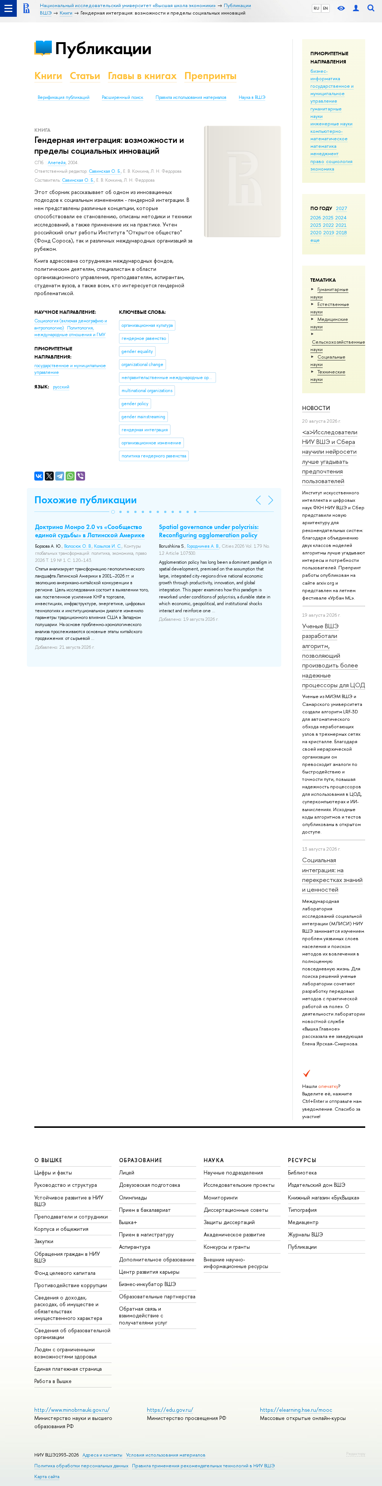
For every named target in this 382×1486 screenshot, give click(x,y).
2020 (316, 232)
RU (316, 8)
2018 (341, 232)
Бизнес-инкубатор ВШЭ (147, 1284)
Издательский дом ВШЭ (316, 1184)
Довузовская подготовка (149, 1184)
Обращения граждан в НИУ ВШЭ (67, 1257)
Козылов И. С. (108, 546)
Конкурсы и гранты (227, 1246)
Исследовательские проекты (239, 1184)
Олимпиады (133, 1197)
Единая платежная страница (68, 1368)
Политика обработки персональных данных (81, 1465)
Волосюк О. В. (78, 546)
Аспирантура (134, 1246)
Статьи (85, 75)
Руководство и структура (65, 1184)
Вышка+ (128, 1222)
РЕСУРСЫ (302, 1160)
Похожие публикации (85, 499)
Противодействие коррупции (70, 1285)
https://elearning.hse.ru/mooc (296, 1409)
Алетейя (57, 163)
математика (323, 146)
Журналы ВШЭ (305, 1234)
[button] (113, 512)
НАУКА (214, 1160)
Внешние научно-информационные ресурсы (236, 1263)
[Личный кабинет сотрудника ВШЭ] (355, 8)
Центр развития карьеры (149, 1271)
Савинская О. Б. (105, 171)
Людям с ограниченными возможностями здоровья (65, 1353)
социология (339, 161)
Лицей (126, 1172)
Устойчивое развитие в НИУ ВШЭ (68, 1201)
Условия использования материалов (166, 1455)
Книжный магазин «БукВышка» (324, 1197)
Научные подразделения (233, 1172)
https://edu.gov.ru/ (170, 1409)
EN (325, 8)
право (317, 161)
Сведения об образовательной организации (72, 1333)
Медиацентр (303, 1222)
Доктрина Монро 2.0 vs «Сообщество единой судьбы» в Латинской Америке (90, 531)
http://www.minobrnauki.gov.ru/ (72, 1409)
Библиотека (302, 1172)
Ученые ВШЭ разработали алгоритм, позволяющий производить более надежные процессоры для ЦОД (333, 655)
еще (315, 240)
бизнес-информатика (325, 75)
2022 (328, 225)
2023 (315, 225)
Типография (302, 1209)
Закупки (43, 1241)
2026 (315, 217)
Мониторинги (221, 1197)
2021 (341, 225)
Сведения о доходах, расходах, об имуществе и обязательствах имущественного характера (68, 1307)
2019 (328, 232)
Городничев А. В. (203, 546)
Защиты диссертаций (229, 1222)
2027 (341, 208)
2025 (328, 217)
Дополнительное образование (156, 1259)
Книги (48, 75)
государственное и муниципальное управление (332, 93)
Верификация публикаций (64, 97)
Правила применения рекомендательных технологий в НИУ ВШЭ (203, 1465)
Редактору (355, 1453)
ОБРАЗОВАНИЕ (140, 1160)
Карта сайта (46, 1476)
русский (61, 387)
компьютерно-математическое (329, 135)
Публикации (103, 48)
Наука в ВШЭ (252, 97)
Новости (316, 408)
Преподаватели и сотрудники (71, 1216)
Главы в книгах (142, 75)
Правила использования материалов (191, 97)
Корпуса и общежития (61, 1228)
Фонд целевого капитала (65, 1272)
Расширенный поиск (122, 97)
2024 (341, 217)
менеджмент (324, 153)
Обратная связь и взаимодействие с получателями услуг (143, 1315)
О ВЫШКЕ (48, 1160)
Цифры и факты (53, 1172)
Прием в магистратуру (146, 1234)
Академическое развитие (234, 1234)
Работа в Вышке (53, 1381)
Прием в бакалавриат (145, 1209)
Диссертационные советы (236, 1209)
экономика (322, 168)
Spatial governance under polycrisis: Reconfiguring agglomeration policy (209, 531)
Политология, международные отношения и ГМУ (70, 331)
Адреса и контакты (102, 1455)
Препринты (210, 75)
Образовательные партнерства (157, 1296)
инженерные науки (331, 123)
